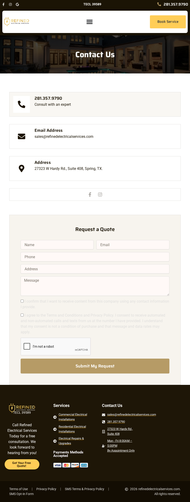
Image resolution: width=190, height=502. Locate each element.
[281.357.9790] (21, 104)
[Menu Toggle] (89, 21)
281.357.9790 (48, 98)
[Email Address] (21, 136)
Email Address (49, 130)
